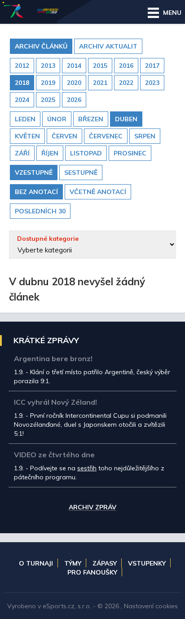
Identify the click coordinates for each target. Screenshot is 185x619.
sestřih (87, 468)
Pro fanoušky (92, 572)
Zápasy (104, 563)
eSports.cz (59, 606)
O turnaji (36, 563)
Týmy (72, 563)
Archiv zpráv (92, 507)
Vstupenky (147, 563)
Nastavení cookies (151, 606)
